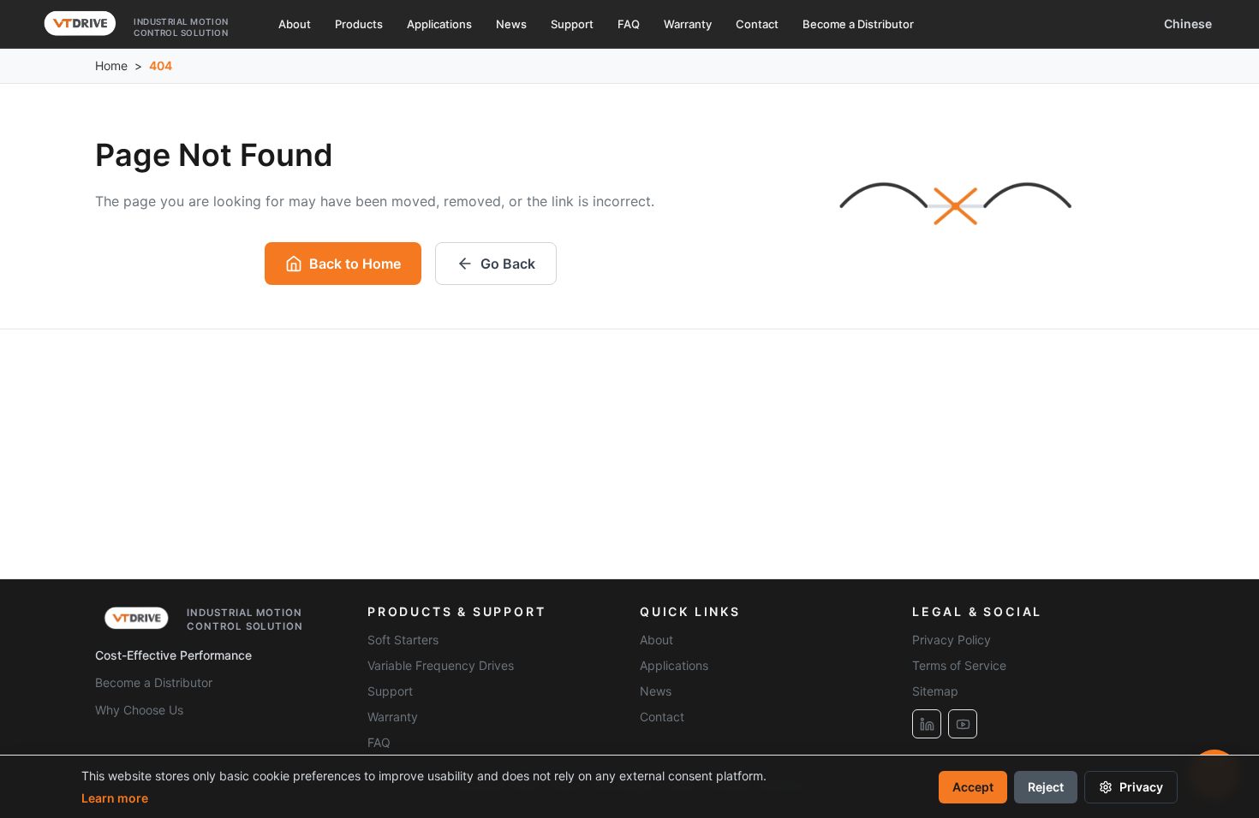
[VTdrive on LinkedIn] (926, 723)
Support (572, 24)
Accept (972, 786)
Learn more (114, 798)
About (294, 24)
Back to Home (355, 263)
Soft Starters (403, 639)
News (511, 24)
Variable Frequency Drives (440, 665)
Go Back (507, 263)
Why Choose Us (139, 709)
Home (111, 65)
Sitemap (935, 691)
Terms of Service (959, 665)
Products (359, 24)
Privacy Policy (951, 639)
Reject (1046, 786)
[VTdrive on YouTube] (962, 723)
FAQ (629, 24)
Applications (439, 24)
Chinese (1188, 23)
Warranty (688, 24)
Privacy (1141, 786)
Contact (757, 24)
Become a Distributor (858, 24)
